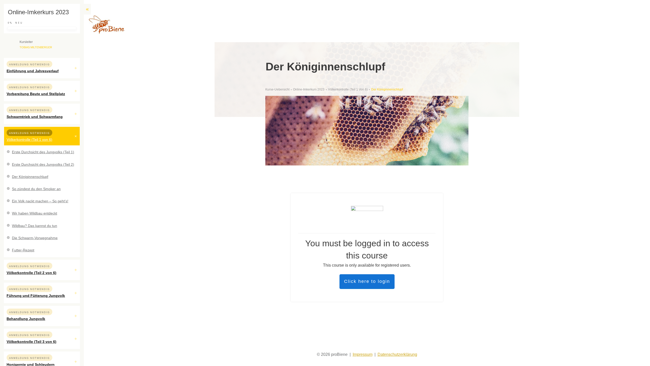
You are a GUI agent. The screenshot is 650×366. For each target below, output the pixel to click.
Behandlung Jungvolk (26, 319)
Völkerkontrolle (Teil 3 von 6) (31, 342)
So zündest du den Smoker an (36, 189)
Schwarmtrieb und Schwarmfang (35, 117)
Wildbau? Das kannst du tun (34, 226)
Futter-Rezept (23, 250)
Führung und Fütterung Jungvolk (36, 296)
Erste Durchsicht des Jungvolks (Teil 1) (43, 152)
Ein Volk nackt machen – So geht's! (40, 201)
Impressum (362, 354)
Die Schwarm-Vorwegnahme (35, 238)
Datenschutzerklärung (397, 354)
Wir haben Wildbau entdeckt (34, 213)
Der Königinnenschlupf (30, 177)
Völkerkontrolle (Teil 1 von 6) (29, 140)
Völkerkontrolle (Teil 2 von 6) (31, 273)
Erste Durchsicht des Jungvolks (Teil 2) (43, 164)
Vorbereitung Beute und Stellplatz (36, 94)
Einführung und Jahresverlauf (33, 71)
